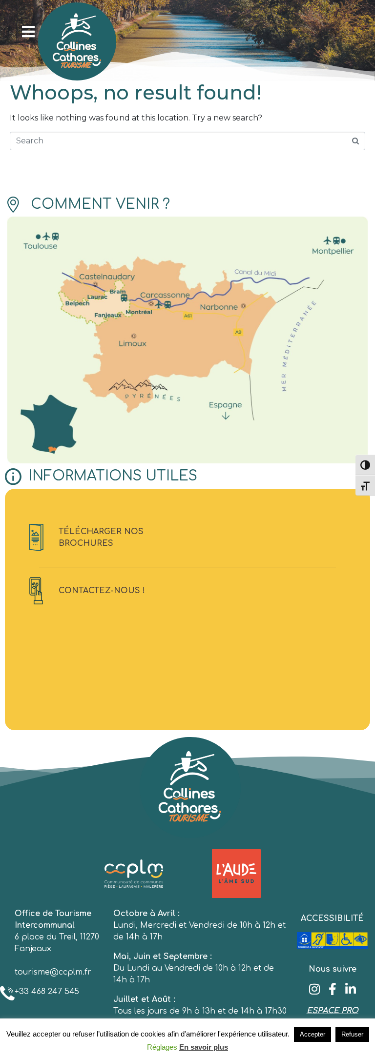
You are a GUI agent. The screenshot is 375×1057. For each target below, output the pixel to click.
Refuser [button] (352, 1034)
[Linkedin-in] (350, 989)
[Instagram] (314, 989)
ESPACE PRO (332, 1010)
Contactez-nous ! (102, 590)
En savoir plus (203, 1047)
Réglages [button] (162, 1047)
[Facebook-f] (332, 989)
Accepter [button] (312, 1034)
